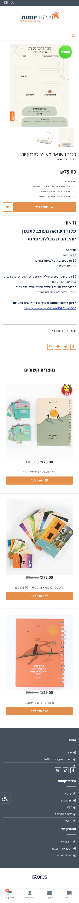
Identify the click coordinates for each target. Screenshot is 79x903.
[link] (69, 894)
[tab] (41, 114)
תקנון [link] (69, 807)
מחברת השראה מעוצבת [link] (39, 702)
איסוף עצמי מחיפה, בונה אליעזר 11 (51, 186)
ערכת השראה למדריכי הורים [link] (39, 472)
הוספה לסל (42, 207)
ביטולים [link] (68, 821)
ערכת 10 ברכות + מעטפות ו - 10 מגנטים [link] (39, 587)
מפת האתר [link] (66, 800)
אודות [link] (69, 752)
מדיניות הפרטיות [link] (63, 814)
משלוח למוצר (70, 181)
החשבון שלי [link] (66, 842)
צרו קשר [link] (67, 794)
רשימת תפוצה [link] (64, 855)
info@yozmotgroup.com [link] (57, 759)
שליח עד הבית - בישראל (55, 191)
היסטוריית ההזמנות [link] (62, 848)
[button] (66, 137)
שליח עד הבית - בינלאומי (55, 196)
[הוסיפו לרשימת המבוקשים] (7, 207)
